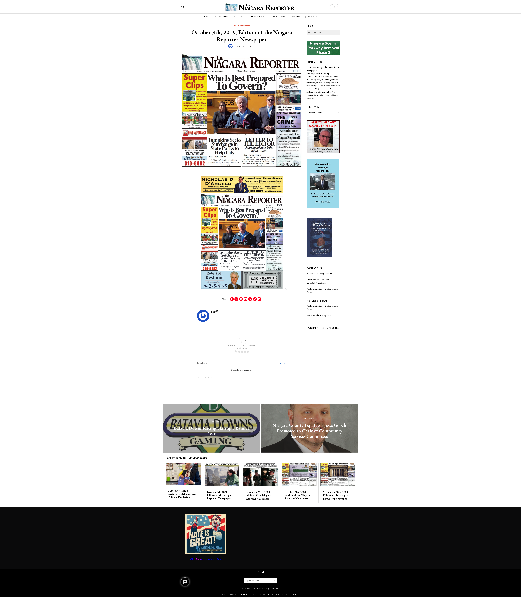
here (198, 559)
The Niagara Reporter (270, 588)
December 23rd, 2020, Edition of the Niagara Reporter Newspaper (258, 495)
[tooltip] (332, 6)
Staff (238, 46)
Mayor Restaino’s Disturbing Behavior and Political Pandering (182, 494)
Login (283, 363)
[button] (337, 32)
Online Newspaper (242, 26)
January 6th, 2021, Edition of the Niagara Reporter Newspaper (219, 495)
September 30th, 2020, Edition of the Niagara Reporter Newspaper (336, 495)
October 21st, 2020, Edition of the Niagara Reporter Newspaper (297, 495)
